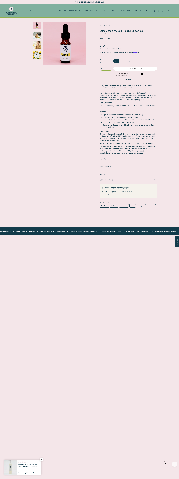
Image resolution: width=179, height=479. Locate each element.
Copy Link (151, 206)
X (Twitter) (124, 206)
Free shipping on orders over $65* (89, 2)
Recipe (102, 174)
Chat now (105, 194)
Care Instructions (106, 180)
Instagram (141, 206)
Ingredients (104, 159)
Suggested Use (105, 166)
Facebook (104, 206)
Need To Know (105, 38)
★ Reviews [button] (177, 241)
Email (132, 206)
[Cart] (172, 11)
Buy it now (128, 80)
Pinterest (114, 206)
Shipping (103, 49)
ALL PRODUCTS (105, 26)
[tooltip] (142, 74)
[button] (30, 10)
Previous (43, 43)
